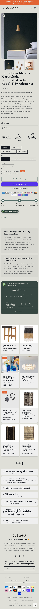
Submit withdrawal (26, 605)
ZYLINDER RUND (9, 152)
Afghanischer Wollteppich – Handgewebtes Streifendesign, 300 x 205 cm (9, 447)
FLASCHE (22, 152)
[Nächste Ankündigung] (36, 2)
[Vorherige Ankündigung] (3, 2)
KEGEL (5, 148)
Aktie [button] (4, 217)
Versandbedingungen (13, 603)
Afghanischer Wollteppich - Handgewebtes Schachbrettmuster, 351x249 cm (28, 413)
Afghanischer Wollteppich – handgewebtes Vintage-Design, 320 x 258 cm (28, 447)
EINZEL (5, 159)
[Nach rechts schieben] (37, 66)
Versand (10, 173)
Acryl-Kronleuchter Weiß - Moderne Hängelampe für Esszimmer (28, 378)
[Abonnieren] (33, 568)
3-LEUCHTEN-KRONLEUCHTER (23, 159)
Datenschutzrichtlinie (13, 600)
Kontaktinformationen (27, 603)
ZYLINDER (16, 148)
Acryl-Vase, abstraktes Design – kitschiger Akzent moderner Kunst (10, 378)
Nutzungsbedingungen (27, 600)
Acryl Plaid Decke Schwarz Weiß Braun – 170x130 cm (28, 347)
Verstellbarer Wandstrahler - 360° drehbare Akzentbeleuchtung (10, 413)
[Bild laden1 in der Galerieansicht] (9, 65)
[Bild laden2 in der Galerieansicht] (19, 65)
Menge (3, 163)
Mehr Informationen (19, 311)
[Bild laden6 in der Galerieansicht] (29, 65)
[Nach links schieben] (2, 66)
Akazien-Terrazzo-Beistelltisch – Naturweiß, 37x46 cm (10, 347)
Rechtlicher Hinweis (14, 605)
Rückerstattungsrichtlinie (25, 597)
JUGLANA (14, 597)
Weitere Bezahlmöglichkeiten (19, 188)
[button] (4, 8)
